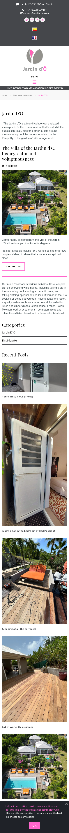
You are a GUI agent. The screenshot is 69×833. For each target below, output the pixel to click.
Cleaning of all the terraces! (19, 628)
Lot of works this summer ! (18, 726)
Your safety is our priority (17, 396)
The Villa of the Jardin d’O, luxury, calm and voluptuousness (28, 153)
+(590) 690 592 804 (37, 10)
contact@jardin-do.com (36, 13)
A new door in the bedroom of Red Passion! (28, 530)
